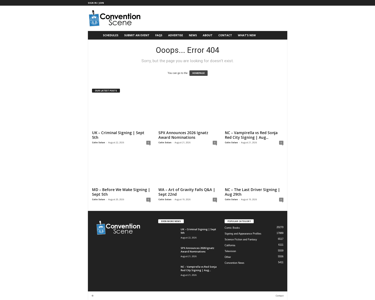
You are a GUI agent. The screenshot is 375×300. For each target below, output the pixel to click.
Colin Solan (98, 142)
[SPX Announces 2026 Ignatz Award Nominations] (187, 112)
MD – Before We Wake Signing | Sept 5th (121, 192)
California (230, 245)
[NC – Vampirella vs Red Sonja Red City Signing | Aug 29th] (254, 112)
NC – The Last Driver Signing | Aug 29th (252, 192)
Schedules (110, 35)
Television (230, 251)
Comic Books (232, 227)
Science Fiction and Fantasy (241, 239)
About (207, 35)
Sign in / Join (96, 2)
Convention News (234, 262)
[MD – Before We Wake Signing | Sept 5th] (121, 169)
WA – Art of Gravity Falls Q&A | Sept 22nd (186, 192)
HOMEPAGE (198, 73)
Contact (225, 35)
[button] (281, 35)
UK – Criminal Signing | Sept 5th (118, 135)
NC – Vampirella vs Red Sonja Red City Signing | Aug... (251, 135)
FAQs (158, 35)
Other (228, 257)
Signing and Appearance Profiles (243, 233)
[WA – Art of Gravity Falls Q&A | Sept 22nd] (187, 169)
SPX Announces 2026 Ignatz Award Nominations (183, 135)
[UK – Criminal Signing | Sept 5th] (121, 112)
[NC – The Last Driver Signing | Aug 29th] (254, 169)
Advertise (175, 35)
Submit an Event (136, 35)
